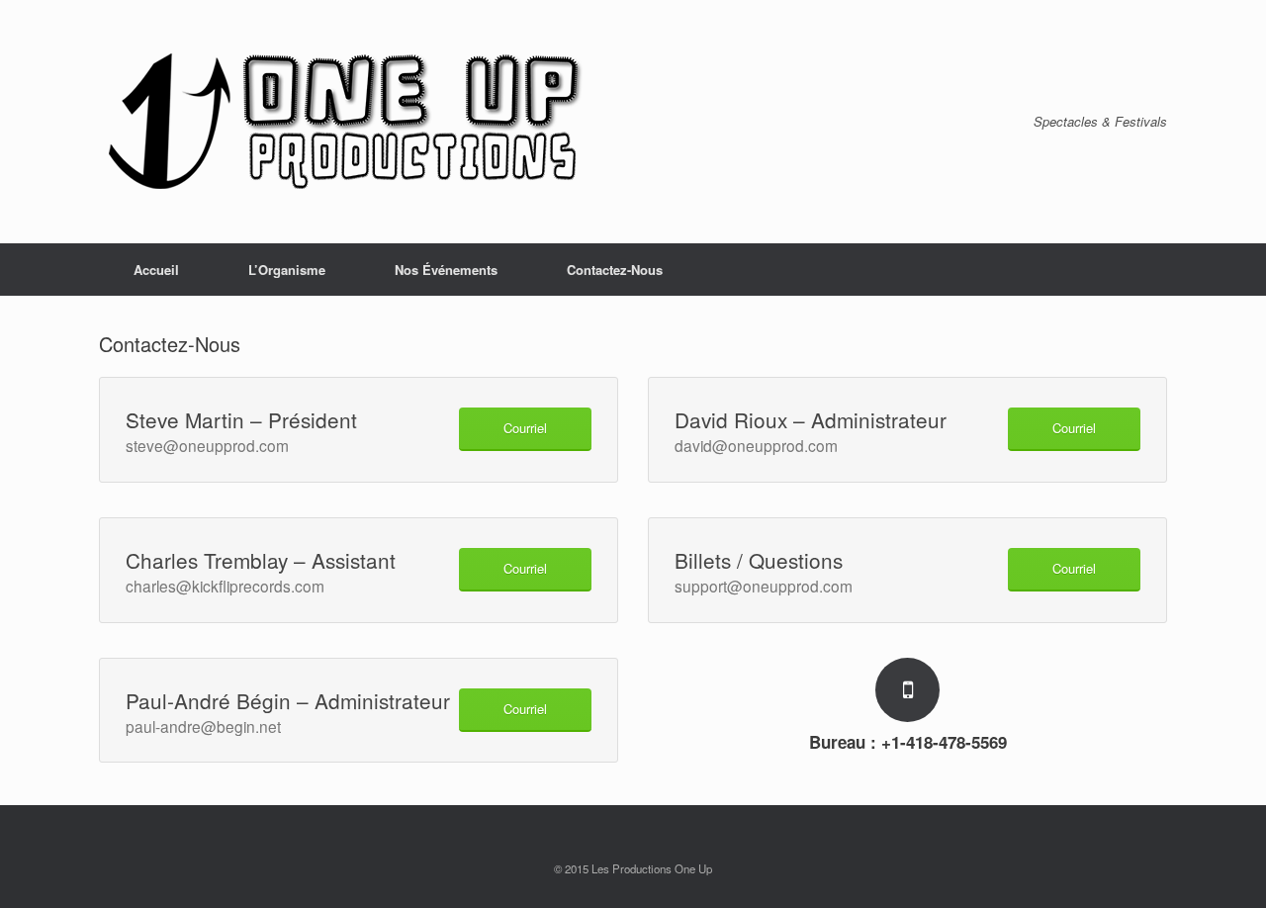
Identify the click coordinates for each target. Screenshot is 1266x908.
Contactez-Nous (615, 269)
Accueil (156, 269)
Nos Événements (446, 269)
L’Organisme (286, 269)
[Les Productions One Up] (346, 122)
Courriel (525, 427)
